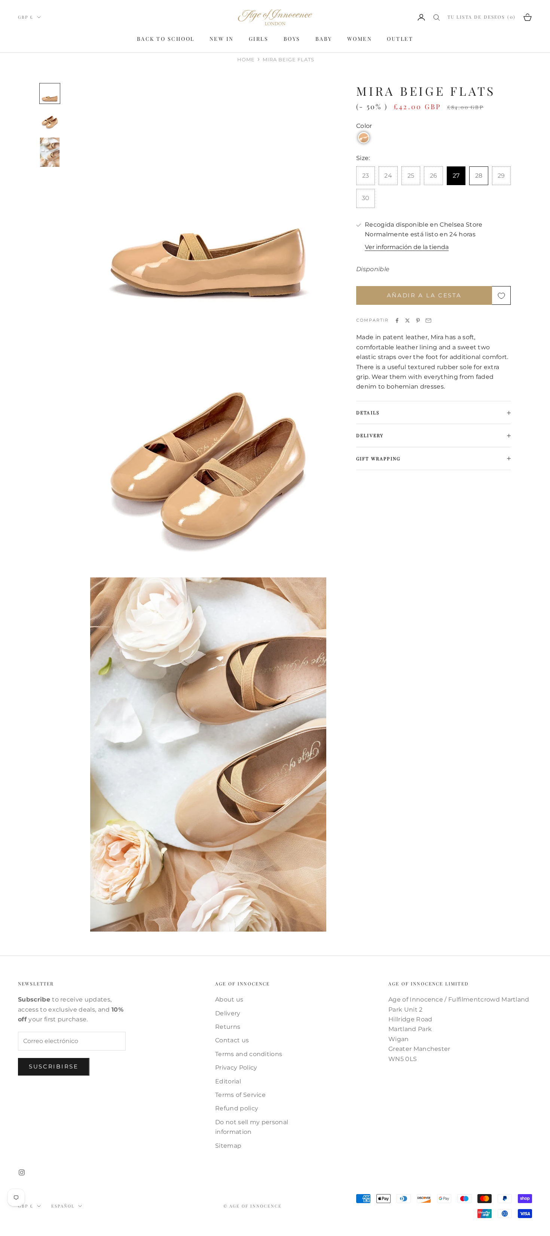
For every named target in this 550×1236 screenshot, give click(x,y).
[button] (363, 138)
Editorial (228, 1081)
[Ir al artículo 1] (49, 93)
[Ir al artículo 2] (49, 120)
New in (222, 38)
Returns (227, 1026)
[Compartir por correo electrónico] (428, 320)
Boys (292, 38)
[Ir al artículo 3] (49, 152)
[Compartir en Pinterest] (418, 320)
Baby (323, 38)
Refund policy (236, 1108)
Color (364, 126)
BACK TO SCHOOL (166, 38)
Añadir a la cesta (424, 295)
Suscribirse (54, 1066)
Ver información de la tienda (407, 247)
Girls (259, 38)
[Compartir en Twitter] (407, 320)
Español (62, 1206)
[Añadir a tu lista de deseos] (501, 295)
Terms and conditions (248, 1054)
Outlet (400, 38)
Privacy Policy (236, 1067)
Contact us (232, 1040)
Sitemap (228, 1145)
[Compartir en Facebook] (397, 320)
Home (246, 59)
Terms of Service (240, 1094)
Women (359, 38)
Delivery (228, 1013)
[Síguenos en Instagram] (21, 1172)
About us (229, 999)
